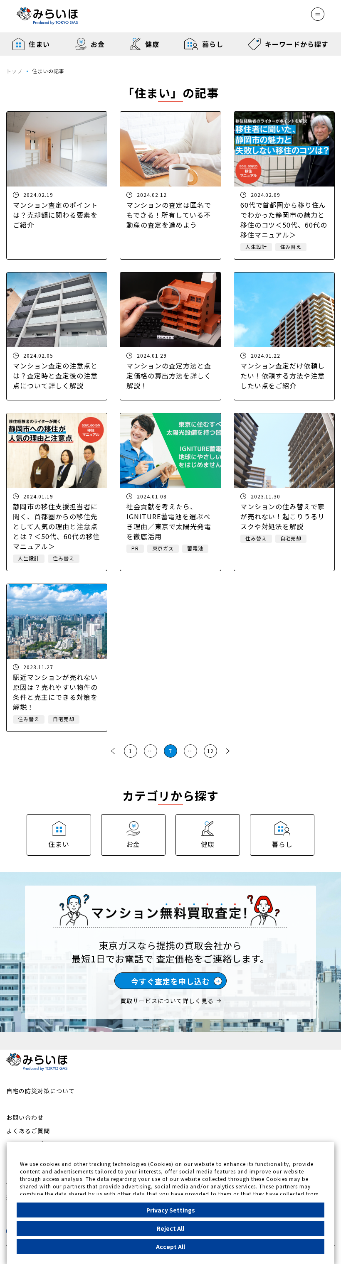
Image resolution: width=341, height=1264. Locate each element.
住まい (39, 44)
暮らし (212, 44)
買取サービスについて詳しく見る (166, 1000)
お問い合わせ (25, 1117)
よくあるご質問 (28, 1131)
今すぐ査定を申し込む (170, 981)
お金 (97, 44)
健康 (152, 44)
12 (210, 750)
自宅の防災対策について (40, 1091)
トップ (14, 70)
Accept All (170, 1246)
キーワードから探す (297, 44)
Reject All (170, 1228)
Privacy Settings (170, 1210)
